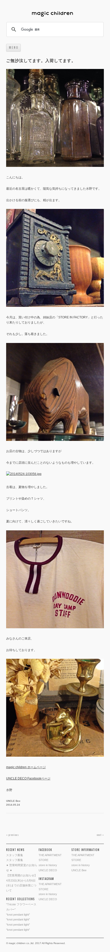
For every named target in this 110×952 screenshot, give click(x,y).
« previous (12, 835)
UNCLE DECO (48, 870)
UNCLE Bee (13, 800)
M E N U (13, 47)
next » (100, 835)
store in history (48, 865)
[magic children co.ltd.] (55, 14)
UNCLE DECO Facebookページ (28, 778)
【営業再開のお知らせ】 (21, 875)
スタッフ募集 (14, 855)
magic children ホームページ (26, 767)
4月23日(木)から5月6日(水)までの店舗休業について (21, 885)
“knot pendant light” (18, 914)
